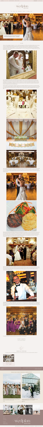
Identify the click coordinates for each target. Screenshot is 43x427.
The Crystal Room (16, 45)
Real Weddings (33, 401)
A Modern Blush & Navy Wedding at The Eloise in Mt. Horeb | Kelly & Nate (20, 399)
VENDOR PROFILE (23, 336)
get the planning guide (40, 0)
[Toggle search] (32, 0)
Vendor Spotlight (21, 43)
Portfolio (10, 364)
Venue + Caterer (19, 340)
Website (7, 364)
